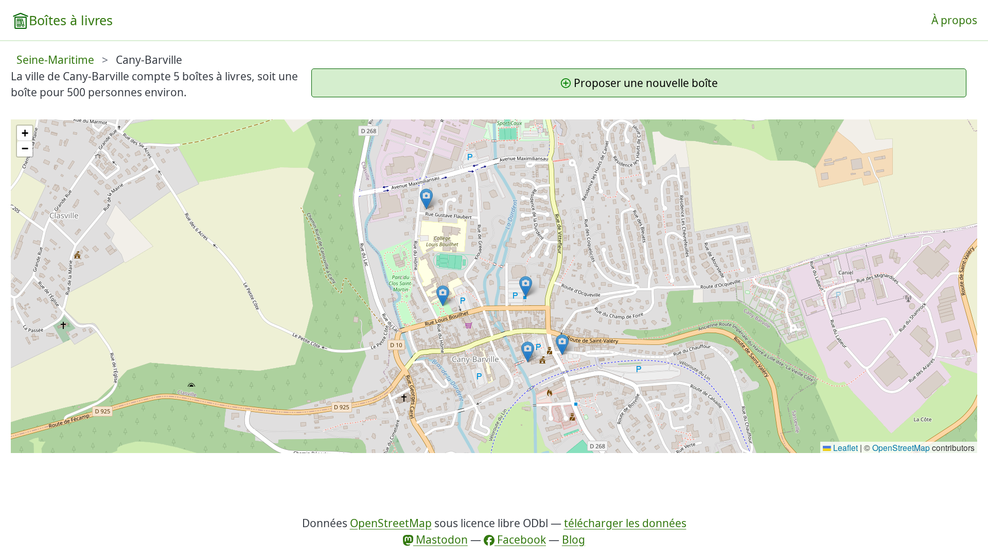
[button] (525, 286)
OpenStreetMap (901, 447)
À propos (954, 20)
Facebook (520, 539)
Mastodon (440, 539)
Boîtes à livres (71, 20)
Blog (573, 539)
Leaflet (844, 447)
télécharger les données (625, 523)
